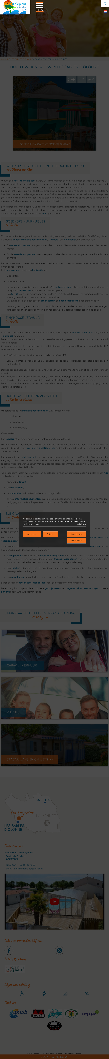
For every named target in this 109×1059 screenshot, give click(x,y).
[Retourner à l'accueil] (15, 7)
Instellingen (76, 534)
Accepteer (32, 534)
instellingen (81, 524)
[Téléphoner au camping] (105, 3)
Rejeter (50, 534)
